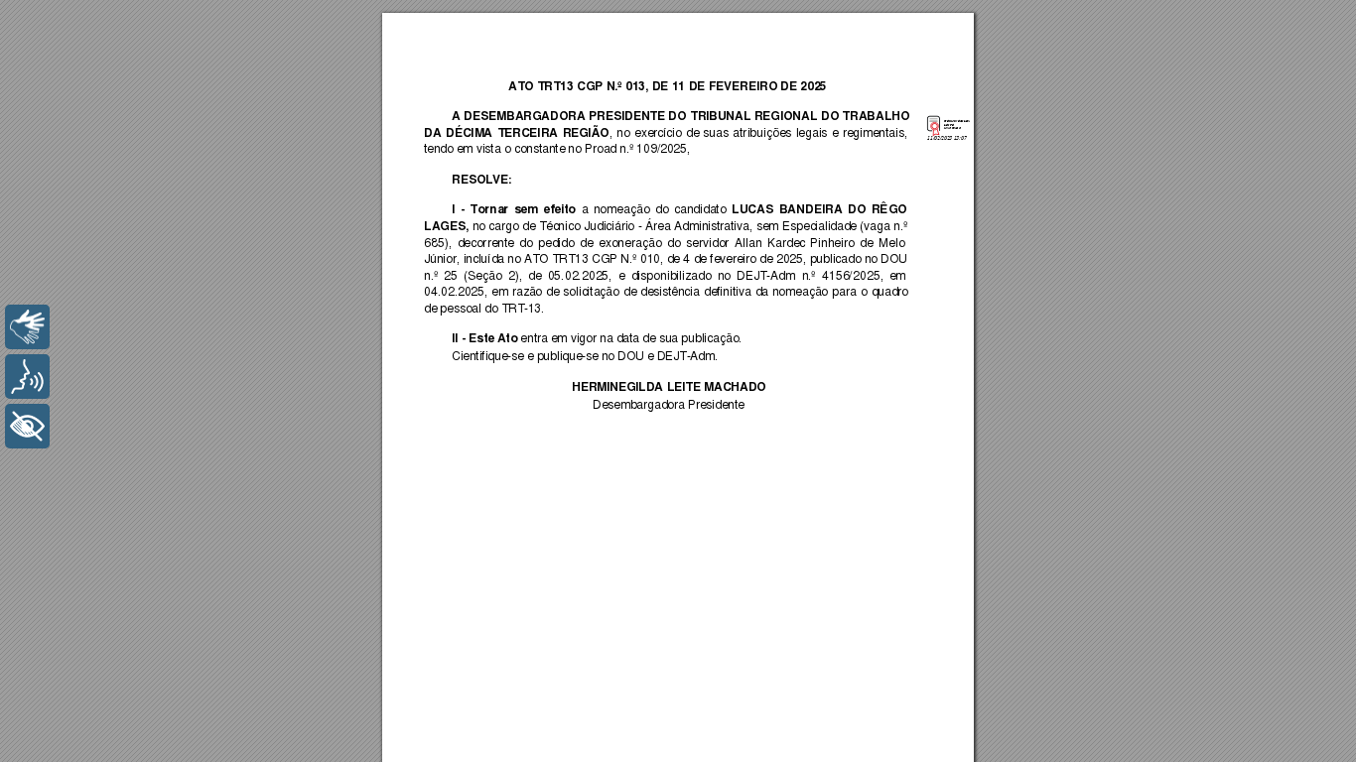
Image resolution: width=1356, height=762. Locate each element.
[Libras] (27, 327)
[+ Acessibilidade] (27, 426)
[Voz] (27, 376)
